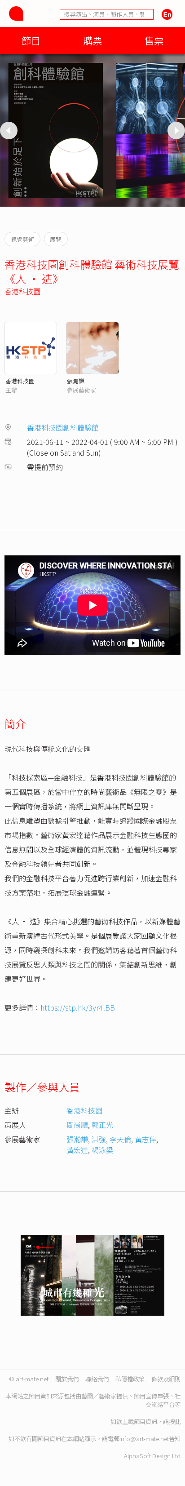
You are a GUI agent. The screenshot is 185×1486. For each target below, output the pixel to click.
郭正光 (102, 1124)
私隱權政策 (130, 1379)
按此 (175, 1421)
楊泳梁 (102, 1149)
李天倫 (120, 1139)
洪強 (99, 1139)
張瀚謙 (75, 381)
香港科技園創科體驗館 (63, 427)
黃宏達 (77, 1149)
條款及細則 (166, 1379)
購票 (92, 40)
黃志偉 (145, 1139)
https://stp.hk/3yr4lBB (77, 1007)
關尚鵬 (77, 1124)
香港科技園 (22, 291)
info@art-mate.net (144, 1438)
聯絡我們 (97, 1379)
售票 (154, 40)
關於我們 (67, 1379)
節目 (31, 40)
